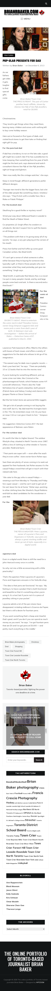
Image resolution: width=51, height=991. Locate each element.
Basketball (21, 782)
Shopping (18, 646)
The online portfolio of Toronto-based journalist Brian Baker (25, 961)
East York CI (10, 793)
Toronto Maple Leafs (33, 831)
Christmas (35, 642)
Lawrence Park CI (36, 803)
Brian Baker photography (15, 642)
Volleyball (23, 863)
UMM (36, 860)
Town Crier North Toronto (15, 660)
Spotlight (41, 816)
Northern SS (28, 809)
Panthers (9, 816)
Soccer (34, 816)
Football (18, 793)
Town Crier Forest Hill (13, 651)
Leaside (8, 806)
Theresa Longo (13, 909)
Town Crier (28, 835)
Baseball (10, 782)
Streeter (30, 820)
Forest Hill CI (27, 793)
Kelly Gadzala (12, 894)
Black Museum (12, 886)
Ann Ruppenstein (14, 882)
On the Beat (36, 813)
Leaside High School (18, 806)
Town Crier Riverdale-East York (20, 860)
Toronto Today (12, 836)
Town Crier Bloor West (24, 844)
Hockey (10, 802)
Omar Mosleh (12, 901)
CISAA (41, 788)
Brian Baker (18, 65)
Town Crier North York (33, 856)
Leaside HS (29, 806)
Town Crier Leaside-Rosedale (16, 655)
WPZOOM (40, 982)
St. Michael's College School (15, 820)
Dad (6, 646)
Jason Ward (11, 890)
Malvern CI (36, 806)
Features (8, 55)
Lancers (25, 803)
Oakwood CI (19, 813)
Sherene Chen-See (15, 905)
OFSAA (27, 812)
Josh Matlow (18, 803)
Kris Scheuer (12, 897)
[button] (25, 19)
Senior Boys (26, 816)
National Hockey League (14, 809)
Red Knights (17, 816)
